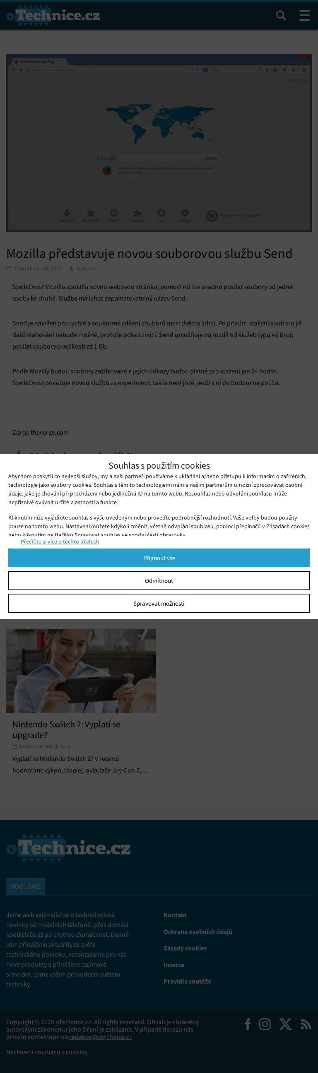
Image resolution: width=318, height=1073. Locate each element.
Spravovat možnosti (159, 603)
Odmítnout (159, 581)
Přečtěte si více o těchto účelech (60, 541)
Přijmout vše (159, 558)
